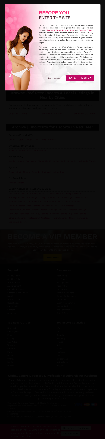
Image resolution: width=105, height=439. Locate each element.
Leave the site (54, 78)
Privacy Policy (85, 30)
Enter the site (79, 77)
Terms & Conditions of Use (60, 30)
